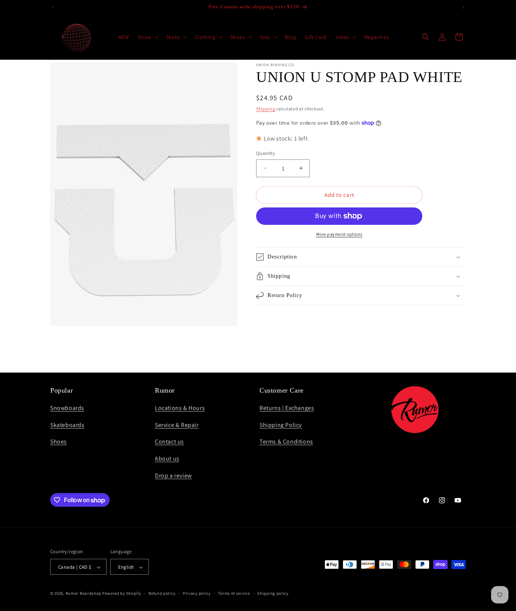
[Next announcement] (463, 7)
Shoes (58, 441)
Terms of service (234, 593)
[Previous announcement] (53, 7)
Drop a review (173, 475)
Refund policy (161, 593)
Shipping (265, 108)
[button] (147, 37)
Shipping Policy (281, 424)
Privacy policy (197, 593)
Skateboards (67, 424)
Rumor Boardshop (84, 593)
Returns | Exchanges (287, 407)
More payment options (339, 234)
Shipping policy (273, 593)
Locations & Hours (180, 407)
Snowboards (67, 407)
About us (167, 459)
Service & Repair (177, 424)
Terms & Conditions (286, 441)
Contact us (169, 441)
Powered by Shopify (121, 593)
